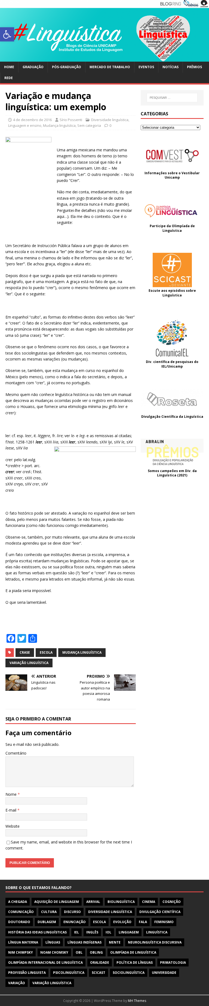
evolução (122, 922)
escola (46, 652)
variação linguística (29, 662)
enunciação (74, 922)
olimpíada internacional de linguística (45, 962)
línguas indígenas (84, 942)
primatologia (173, 962)
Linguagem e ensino (24, 125)
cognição (171, 901)
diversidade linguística (110, 911)
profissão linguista (27, 972)
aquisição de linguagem (56, 901)
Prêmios (194, 67)
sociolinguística (129, 972)
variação (16, 983)
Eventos (146, 67)
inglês (92, 932)
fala (143, 922)
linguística (156, 932)
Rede (8, 78)
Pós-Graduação (66, 67)
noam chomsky (54, 952)
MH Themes (137, 1000)
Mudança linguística (59, 125)
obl (79, 952)
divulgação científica (159, 911)
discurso (72, 911)
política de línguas (134, 962)
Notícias (170, 67)
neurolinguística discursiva (155, 942)
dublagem (47, 922)
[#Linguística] (104, 58)
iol (108, 932)
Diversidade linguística (109, 119)
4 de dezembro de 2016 (32, 119)
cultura (49, 911)
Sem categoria (89, 125)
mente (115, 942)
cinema (148, 901)
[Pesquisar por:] (172, 97)
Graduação (33, 67)
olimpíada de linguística (133, 952)
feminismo (164, 922)
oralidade (99, 962)
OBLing (96, 952)
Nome (11, 794)
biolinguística (121, 901)
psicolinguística (68, 972)
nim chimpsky (20, 952)
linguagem (129, 932)
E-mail (11, 810)
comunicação (21, 911)
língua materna (23, 942)
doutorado (19, 922)
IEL (76, 932)
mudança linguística (82, 652)
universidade (164, 972)
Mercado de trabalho (110, 67)
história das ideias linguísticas (37, 932)
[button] (7, 34)
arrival (93, 901)
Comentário (15, 753)
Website (12, 826)
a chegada (17, 901)
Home (9, 67)
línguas (52, 942)
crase (25, 652)
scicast (98, 972)
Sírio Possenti (71, 119)
